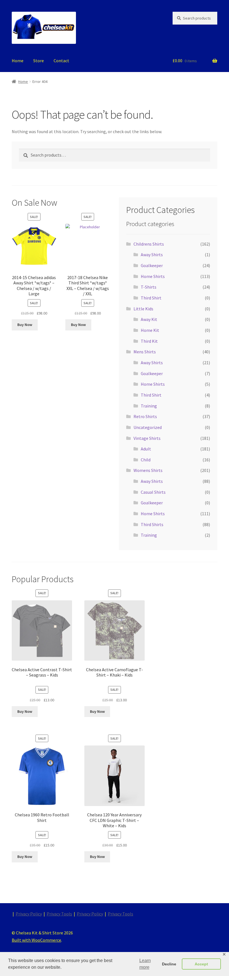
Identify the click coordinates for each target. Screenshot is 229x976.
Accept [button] (201, 964)
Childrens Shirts (148, 244)
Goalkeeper (152, 265)
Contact (61, 60)
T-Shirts (148, 287)
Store (38, 60)
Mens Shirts (144, 351)
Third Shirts (152, 524)
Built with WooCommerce (36, 940)
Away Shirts (152, 254)
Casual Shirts (153, 492)
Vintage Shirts (147, 438)
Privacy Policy (29, 914)
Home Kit (150, 330)
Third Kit (149, 341)
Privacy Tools (59, 914)
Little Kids (143, 308)
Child (146, 459)
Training (149, 406)
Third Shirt (151, 298)
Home (17, 60)
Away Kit (149, 319)
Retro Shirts (145, 416)
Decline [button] (169, 964)
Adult (146, 449)
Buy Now (24, 324)
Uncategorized (147, 427)
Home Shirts (153, 276)
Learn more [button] (145, 964)
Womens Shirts (148, 470)
